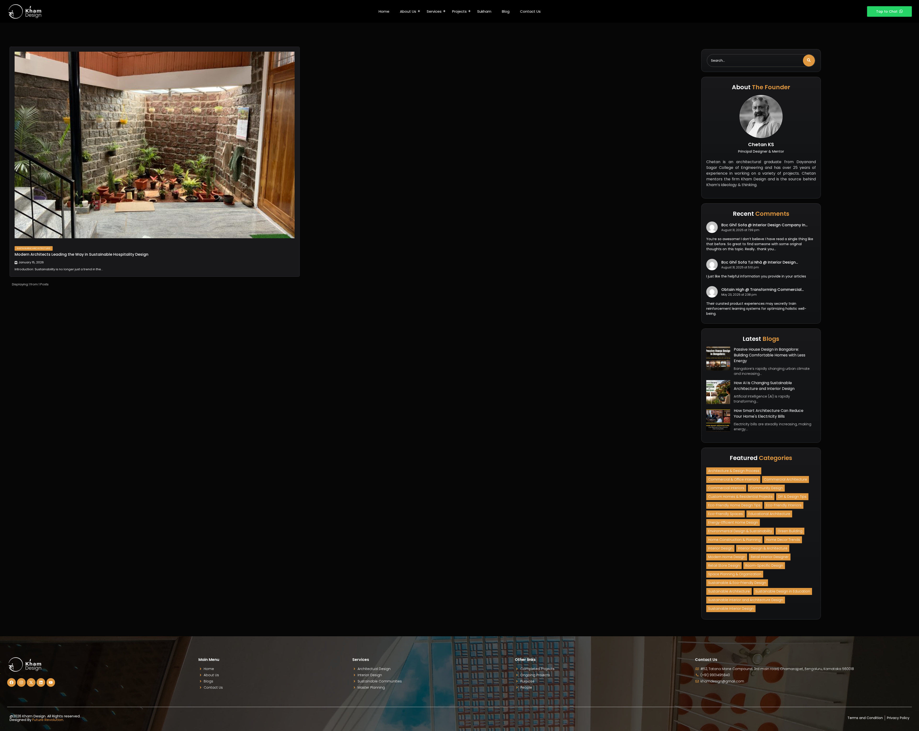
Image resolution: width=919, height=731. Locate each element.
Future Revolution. (48, 719)
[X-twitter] (31, 682)
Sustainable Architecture (33, 248)
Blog (506, 11)
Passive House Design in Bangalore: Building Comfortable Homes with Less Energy (769, 355)
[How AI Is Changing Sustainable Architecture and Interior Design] (718, 392)
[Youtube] (50, 682)
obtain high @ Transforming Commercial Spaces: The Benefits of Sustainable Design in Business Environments (765, 290)
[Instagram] (21, 682)
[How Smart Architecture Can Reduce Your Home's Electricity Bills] (718, 420)
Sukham (484, 11)
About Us (408, 11)
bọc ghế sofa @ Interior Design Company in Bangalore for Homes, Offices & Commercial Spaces (764, 225)
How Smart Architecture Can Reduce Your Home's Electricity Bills (768, 413)
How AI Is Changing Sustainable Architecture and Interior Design (764, 385)
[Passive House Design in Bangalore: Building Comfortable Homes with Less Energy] (718, 359)
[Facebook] (11, 682)
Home (384, 11)
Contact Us (530, 11)
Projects (459, 11)
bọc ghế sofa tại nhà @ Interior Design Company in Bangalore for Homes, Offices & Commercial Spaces (764, 262)
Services (434, 11)
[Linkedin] (41, 682)
